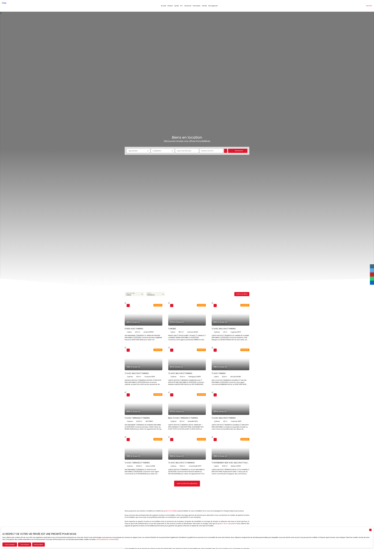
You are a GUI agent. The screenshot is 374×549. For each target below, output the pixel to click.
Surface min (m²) (207, 151)
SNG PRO (369, 6)
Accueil (163, 6)
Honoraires (196, 6)
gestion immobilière (171, 511)
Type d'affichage (130, 293)
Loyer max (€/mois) (184, 151)
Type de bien (133, 151)
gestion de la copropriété (227, 524)
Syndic (176, 6)
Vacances (187, 6)
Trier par (149, 293)
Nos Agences (213, 6)
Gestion (170, 6)
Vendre (204, 6)
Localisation (157, 151)
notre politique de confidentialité (107, 539)
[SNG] (11, 6)
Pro (181, 6)
